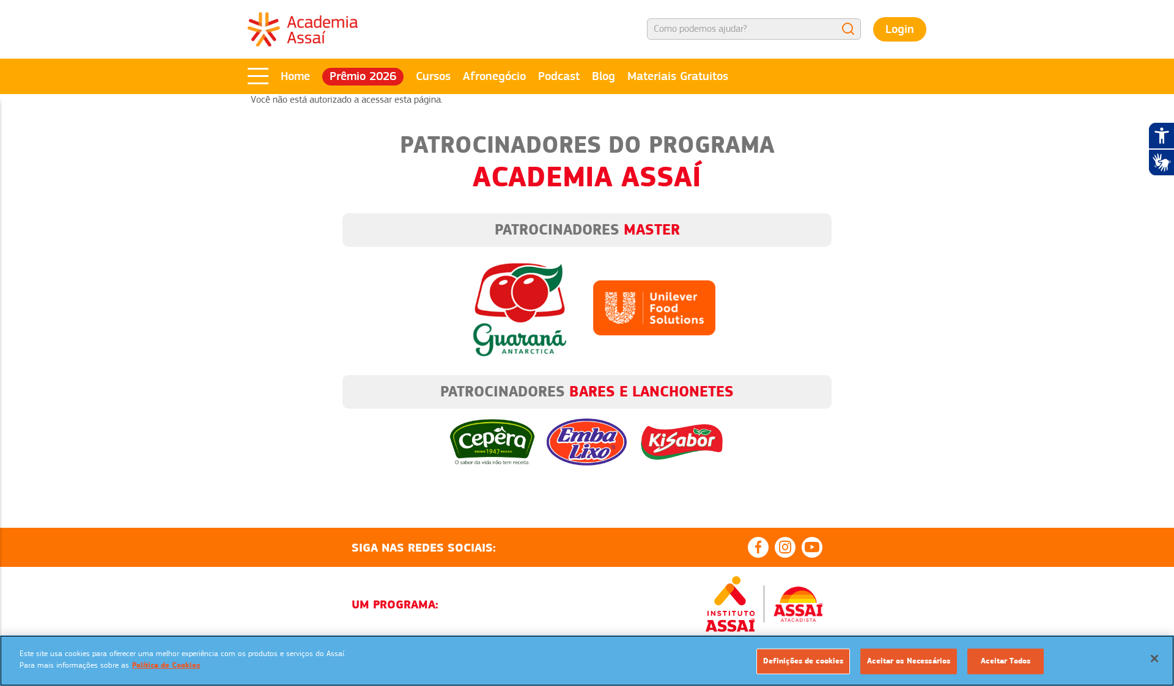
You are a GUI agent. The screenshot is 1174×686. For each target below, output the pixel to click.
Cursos (433, 76)
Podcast (559, 76)
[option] (587, 433)
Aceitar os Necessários (908, 661)
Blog (603, 76)
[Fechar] (1154, 658)
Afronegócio (494, 76)
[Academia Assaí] (303, 28)
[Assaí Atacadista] (797, 604)
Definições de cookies (803, 661)
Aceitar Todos (1005, 661)
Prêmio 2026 (363, 76)
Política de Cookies (166, 665)
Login (899, 29)
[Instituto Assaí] (730, 604)
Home (295, 76)
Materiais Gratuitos (677, 76)
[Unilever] (654, 307)
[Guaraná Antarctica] (520, 307)
